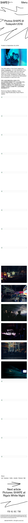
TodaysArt (8, 70)
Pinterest (20, 478)
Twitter (11, 478)
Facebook (6, 478)
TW (19, 512)
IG (12, 512)
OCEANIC (19, 82)
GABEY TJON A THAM (7, 86)
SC (15, 512)
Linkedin (16, 478)
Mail (24, 478)
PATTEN (16, 83)
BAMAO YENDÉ (5, 83)
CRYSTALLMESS (6, 85)
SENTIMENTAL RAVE (10, 80)
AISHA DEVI (17, 85)
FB (8, 512)
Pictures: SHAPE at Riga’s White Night (14, 492)
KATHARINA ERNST (7, 82)
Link (2, 478)
